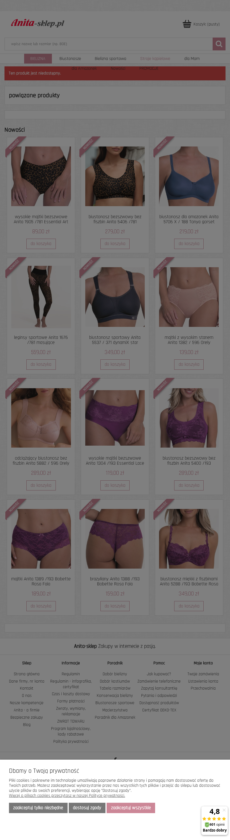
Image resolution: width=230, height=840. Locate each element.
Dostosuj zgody (87, 808)
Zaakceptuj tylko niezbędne (38, 808)
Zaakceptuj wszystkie (131, 808)
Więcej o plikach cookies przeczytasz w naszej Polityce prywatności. (67, 795)
